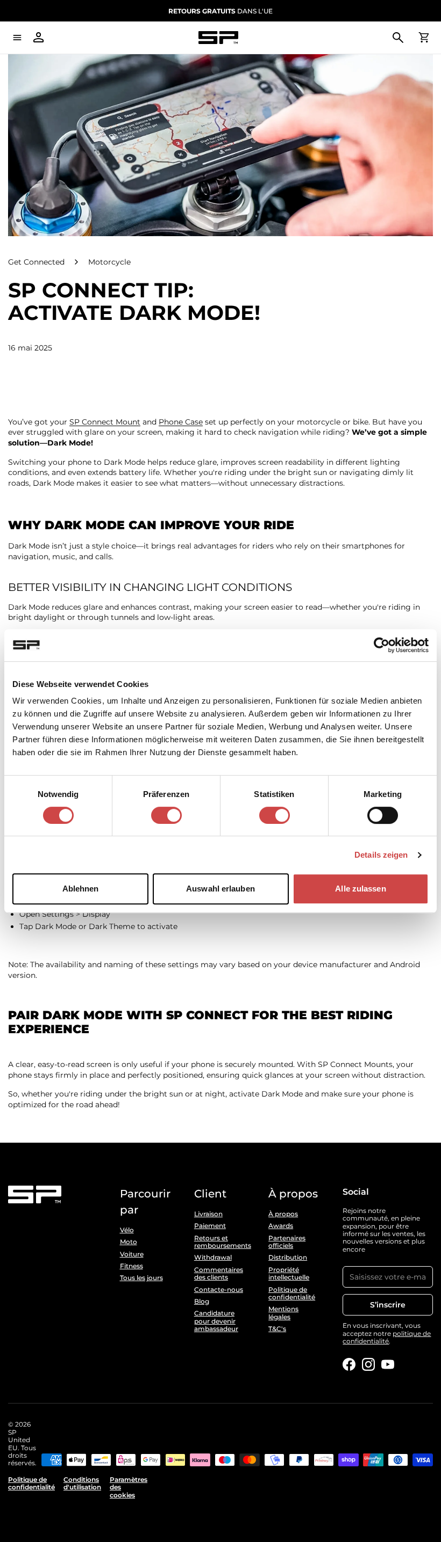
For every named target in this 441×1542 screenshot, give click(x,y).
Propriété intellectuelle (288, 1273)
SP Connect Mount (104, 422)
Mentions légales (283, 1312)
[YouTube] (387, 1364)
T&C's (277, 1329)
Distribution (287, 1257)
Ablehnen (80, 888)
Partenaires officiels (286, 1241)
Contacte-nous (218, 1289)
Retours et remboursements (220, 1241)
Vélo (127, 1230)
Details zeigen (381, 854)
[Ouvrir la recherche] (398, 37)
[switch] (166, 815)
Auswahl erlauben (220, 888)
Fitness (131, 1266)
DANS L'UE (220, 11)
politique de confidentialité (387, 1337)
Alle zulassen (360, 888)
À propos (283, 1214)
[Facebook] (349, 1364)
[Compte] (38, 37)
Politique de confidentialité (291, 1293)
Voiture (132, 1254)
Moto (128, 1242)
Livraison (208, 1214)
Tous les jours (141, 1278)
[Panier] (424, 37)
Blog (201, 1301)
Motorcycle (109, 262)
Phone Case (181, 422)
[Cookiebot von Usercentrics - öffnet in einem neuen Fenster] (382, 645)
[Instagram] (368, 1364)
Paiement (210, 1226)
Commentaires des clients (218, 1273)
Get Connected (36, 262)
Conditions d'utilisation (82, 1483)
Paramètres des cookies (128, 1487)
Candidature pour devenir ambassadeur (216, 1321)
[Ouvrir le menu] (17, 37)
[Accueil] (218, 38)
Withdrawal (213, 1257)
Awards (280, 1226)
